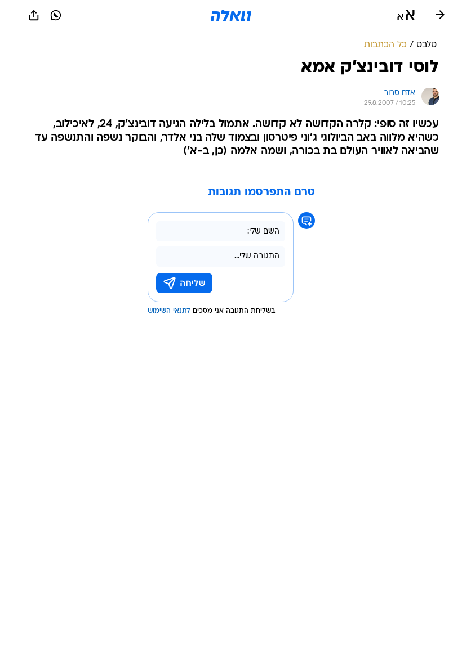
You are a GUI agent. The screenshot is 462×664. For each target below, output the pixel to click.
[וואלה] (231, 15)
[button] (406, 15)
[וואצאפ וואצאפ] (55, 15)
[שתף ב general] (34, 15)
